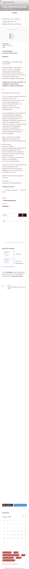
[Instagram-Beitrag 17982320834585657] (14, 403)
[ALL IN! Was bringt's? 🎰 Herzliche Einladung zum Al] (14, 491)
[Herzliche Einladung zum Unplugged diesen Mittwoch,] (14, 313)
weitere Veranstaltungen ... (9, 266)
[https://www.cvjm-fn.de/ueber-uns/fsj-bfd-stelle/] (14, 304)
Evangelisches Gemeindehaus (9, 53)
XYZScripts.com (22, 568)
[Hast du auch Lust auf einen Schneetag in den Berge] (14, 485)
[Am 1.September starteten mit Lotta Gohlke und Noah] (14, 347)
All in (14, 251)
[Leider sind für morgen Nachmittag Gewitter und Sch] (14, 413)
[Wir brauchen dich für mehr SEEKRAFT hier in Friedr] (14, 466)
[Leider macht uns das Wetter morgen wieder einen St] (14, 383)
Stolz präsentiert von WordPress (10, 564)
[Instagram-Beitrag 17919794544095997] (14, 298)
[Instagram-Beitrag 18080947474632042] (14, 301)
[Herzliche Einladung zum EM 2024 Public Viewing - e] (14, 440)
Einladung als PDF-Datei (8, 186)
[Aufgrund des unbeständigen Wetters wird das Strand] (14, 425)
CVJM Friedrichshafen (14, 7)
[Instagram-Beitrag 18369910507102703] (14, 400)
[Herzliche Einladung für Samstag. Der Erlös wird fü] (14, 323)
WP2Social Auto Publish (8, 568)
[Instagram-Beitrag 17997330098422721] (14, 451)
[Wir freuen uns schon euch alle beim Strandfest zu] (14, 293)
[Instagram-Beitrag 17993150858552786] (14, 481)
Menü (15, 12)
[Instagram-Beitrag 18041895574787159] (14, 405)
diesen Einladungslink (17, 276)
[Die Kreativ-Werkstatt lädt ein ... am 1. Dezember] (14, 499)
